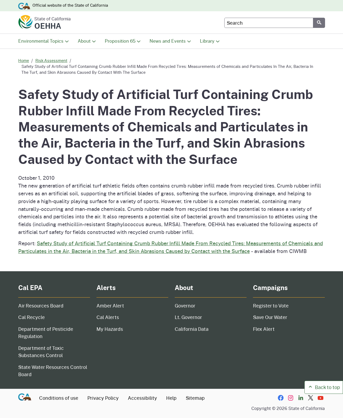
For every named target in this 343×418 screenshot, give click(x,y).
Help (171, 397)
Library (207, 41)
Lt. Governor (188, 317)
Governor (185, 305)
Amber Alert (110, 305)
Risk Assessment (51, 60)
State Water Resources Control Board (52, 371)
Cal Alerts (107, 317)
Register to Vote (271, 305)
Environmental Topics (41, 41)
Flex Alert (264, 328)
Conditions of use (58, 397)
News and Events (168, 41)
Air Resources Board (41, 305)
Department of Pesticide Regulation (45, 332)
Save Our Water (270, 317)
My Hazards (109, 328)
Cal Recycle (31, 317)
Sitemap (195, 397)
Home (23, 60)
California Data (191, 328)
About (84, 41)
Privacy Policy (103, 397)
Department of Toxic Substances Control (41, 351)
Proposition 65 (120, 41)
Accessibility (142, 397)
